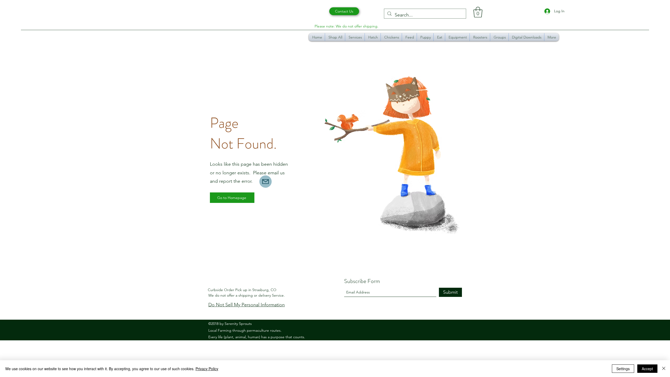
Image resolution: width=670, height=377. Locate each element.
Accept (647, 368)
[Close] (664, 368)
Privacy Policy (207, 368)
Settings (623, 368)
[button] (477, 12)
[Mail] (265, 181)
